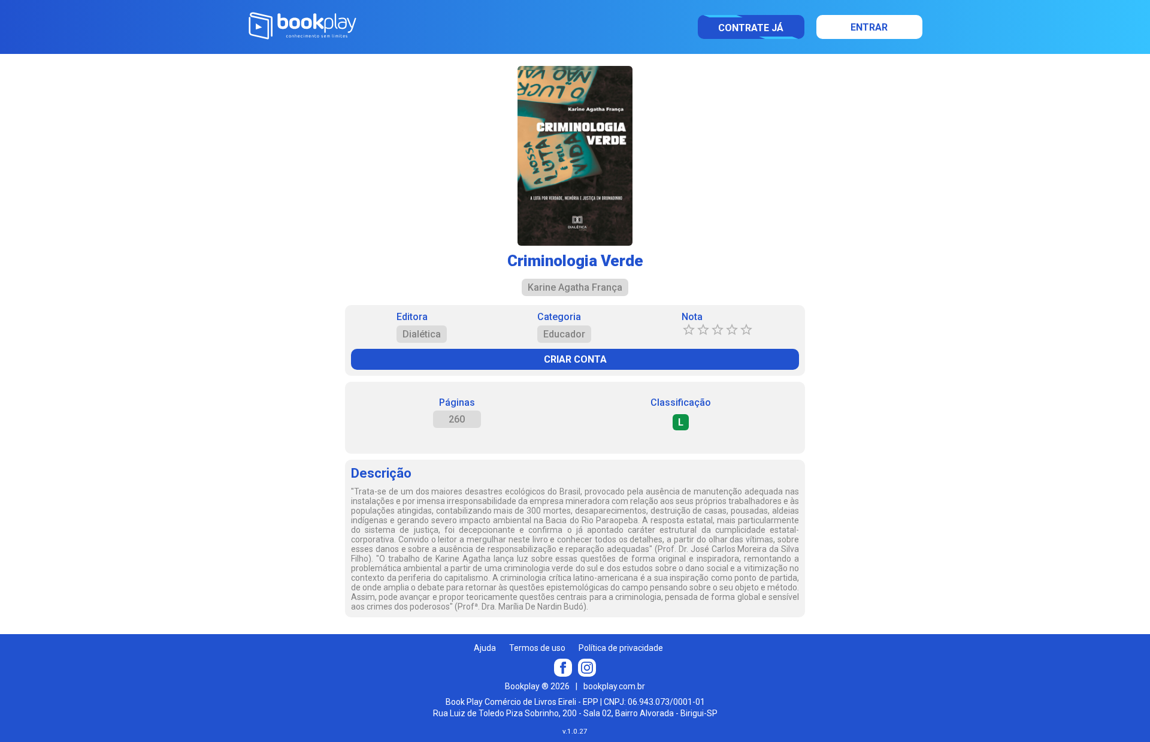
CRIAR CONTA (575, 359)
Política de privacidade (621, 648)
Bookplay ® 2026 (537, 686)
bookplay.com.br (614, 686)
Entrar (869, 27)
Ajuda (485, 648)
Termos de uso (537, 648)
